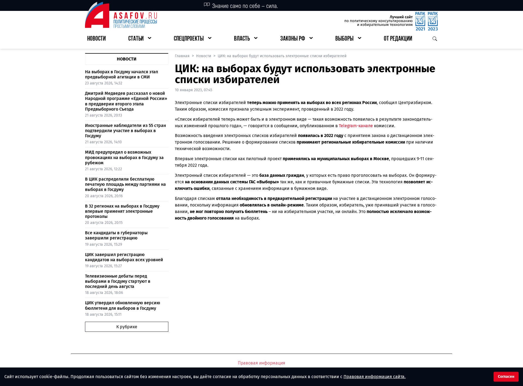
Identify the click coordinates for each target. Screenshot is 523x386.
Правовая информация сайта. (374, 376)
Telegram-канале (356, 125)
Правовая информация (261, 363)
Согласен (506, 376)
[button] (139, 39)
